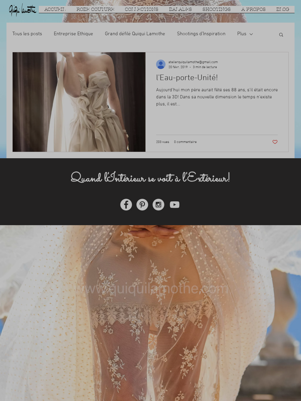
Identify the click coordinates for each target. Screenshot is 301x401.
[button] (262, 124)
